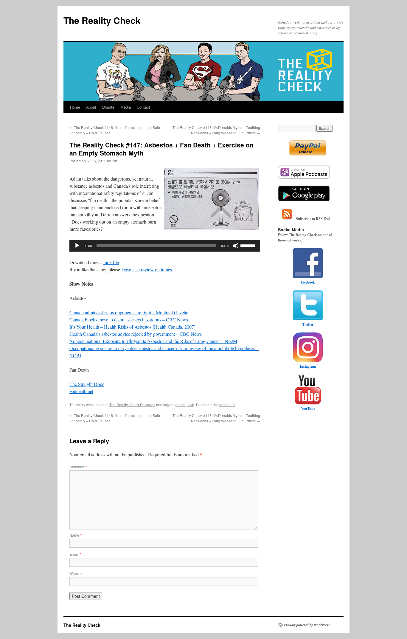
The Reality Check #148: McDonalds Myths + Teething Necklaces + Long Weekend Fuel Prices (216, 130)
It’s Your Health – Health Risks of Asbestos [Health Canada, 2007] (132, 327)
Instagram (308, 366)
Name (75, 535)
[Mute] (236, 246)
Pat (114, 160)
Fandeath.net (81, 391)
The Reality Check (102, 20)
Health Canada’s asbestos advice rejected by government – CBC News (135, 334)
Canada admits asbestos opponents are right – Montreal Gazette (128, 312)
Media (125, 107)
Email (75, 554)
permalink (227, 404)
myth (190, 404)
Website (76, 573)
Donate (108, 107)
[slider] (248, 245)
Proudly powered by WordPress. (307, 625)
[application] (164, 246)
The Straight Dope (86, 384)
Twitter (307, 324)
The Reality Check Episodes (132, 404)
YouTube (308, 408)
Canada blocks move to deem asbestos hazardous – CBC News (128, 319)
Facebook (308, 282)
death (180, 404)
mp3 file (111, 262)
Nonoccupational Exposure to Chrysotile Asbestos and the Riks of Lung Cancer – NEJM (153, 341)
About (91, 107)
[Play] (77, 246)
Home (75, 107)
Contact (143, 107)
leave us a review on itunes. (147, 269)
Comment (78, 466)
